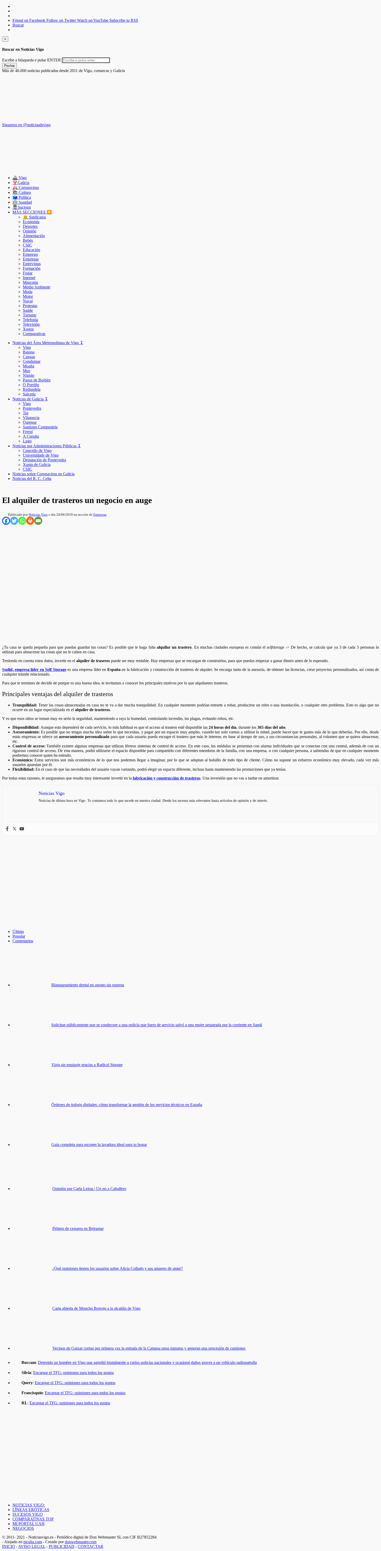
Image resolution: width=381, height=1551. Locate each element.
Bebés (28, 240)
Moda (27, 291)
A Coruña (31, 436)
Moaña (28, 366)
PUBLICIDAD (61, 1546)
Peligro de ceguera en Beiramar (78, 1228)
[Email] (38, 521)
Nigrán (28, 375)
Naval (28, 301)
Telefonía (30, 319)
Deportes (30, 226)
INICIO (8, 1546)
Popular (18, 936)
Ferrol (28, 431)
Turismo (29, 315)
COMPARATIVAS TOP (33, 1519)
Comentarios (22, 941)
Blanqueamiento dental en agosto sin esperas (87, 985)
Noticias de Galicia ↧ (30, 399)
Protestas (30, 305)
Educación (31, 249)
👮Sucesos (21, 207)
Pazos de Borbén (37, 380)
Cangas (29, 357)
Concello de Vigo (37, 450)
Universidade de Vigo (41, 455)
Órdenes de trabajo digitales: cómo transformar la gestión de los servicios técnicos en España (126, 1104)
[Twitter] (14, 521)
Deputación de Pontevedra (44, 460)
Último (18, 931)
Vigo (27, 347)
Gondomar (31, 361)
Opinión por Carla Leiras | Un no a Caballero (89, 1188)
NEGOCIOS (23, 1528)
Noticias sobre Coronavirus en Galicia (43, 474)
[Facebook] (6, 521)
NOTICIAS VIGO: (28, 1505)
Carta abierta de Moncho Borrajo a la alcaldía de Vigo (96, 1308)
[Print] (30, 521)
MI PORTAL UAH (28, 1523)
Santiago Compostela (40, 427)
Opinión (29, 231)
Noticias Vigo (38, 514)
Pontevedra (32, 408)
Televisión (31, 324)
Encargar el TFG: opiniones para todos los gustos (73, 1372)
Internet (29, 277)
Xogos (28, 329)
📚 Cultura (21, 192)
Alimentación (34, 235)
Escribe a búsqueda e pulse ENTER (31, 60)
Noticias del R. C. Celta (31, 478)
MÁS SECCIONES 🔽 (32, 212)
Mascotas (30, 282)
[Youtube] (21, 829)
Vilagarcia (31, 417)
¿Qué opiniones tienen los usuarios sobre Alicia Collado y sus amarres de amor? (117, 1268)
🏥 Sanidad (22, 202)
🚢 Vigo (19, 177)
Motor (28, 296)
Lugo (27, 441)
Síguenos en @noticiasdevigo (26, 125)
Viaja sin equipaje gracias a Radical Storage (87, 1065)
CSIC (27, 245)
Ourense (30, 422)
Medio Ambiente (36, 287)
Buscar (18, 25)
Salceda (29, 394)
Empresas (31, 259)
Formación (31, 268)
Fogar (27, 273)
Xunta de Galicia (37, 464)
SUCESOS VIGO (27, 1514)
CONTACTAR (90, 1546)
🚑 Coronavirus (25, 187)
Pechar (9, 66)
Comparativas (34, 333)
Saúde (28, 310)
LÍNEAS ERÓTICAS (30, 1509)
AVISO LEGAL (31, 1546)
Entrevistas (32, 263)
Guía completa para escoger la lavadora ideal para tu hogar (99, 1144)
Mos (26, 371)
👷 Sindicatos (34, 217)
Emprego (30, 254)
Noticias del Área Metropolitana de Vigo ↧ (47, 343)
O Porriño (31, 385)
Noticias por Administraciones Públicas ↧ (46, 446)
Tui (25, 413)
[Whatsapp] (22, 521)
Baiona (28, 352)
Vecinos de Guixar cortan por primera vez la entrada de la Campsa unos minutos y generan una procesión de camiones (148, 1348)
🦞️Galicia (20, 182)
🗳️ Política (21, 197)
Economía (31, 221)
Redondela (31, 389)
